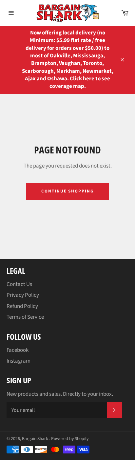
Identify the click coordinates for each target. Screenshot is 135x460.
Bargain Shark (35, 438)
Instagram (18, 361)
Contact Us (19, 284)
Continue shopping (67, 191)
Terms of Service (25, 317)
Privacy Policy (23, 295)
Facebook (18, 350)
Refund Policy (22, 306)
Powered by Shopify (69, 438)
